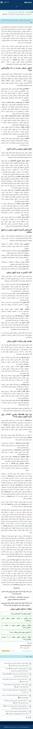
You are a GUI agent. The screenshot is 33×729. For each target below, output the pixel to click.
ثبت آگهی (6, 2)
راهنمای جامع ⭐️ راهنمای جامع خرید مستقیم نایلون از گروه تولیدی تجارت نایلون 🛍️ (16, 686)
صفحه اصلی (21, 12)
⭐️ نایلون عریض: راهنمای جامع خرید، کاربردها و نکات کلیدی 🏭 (17, 14)
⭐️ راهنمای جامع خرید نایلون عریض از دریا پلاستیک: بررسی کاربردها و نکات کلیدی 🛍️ (16, 702)
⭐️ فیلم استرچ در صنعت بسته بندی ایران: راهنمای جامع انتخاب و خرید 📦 (15, 680)
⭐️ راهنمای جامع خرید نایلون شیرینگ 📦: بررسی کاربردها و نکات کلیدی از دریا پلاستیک (16, 670)
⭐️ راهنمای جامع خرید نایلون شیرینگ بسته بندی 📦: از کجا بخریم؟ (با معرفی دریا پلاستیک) (15, 707)
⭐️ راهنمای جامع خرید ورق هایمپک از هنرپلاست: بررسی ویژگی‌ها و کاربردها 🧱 (15, 696)
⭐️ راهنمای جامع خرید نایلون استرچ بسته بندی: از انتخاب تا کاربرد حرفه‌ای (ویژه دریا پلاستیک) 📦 (16, 712)
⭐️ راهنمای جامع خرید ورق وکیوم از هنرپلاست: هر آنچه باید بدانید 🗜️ (15, 691)
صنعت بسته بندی (13, 12)
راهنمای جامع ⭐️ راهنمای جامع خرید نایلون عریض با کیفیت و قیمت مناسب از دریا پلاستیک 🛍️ (16, 664)
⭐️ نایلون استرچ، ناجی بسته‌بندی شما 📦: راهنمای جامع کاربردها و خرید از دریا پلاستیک (15, 675)
